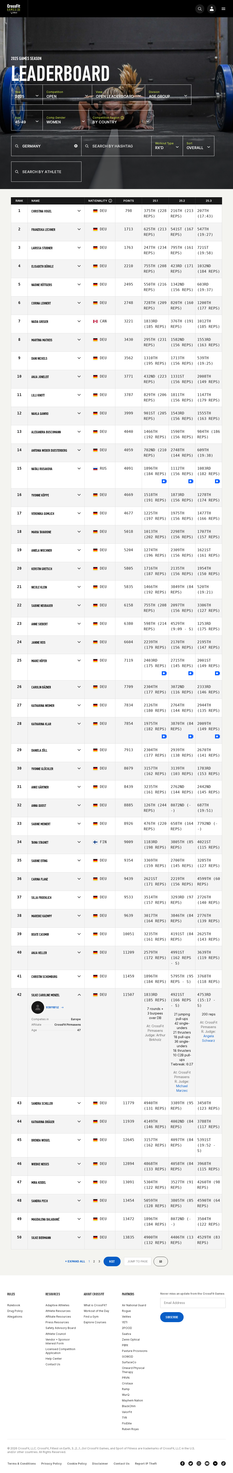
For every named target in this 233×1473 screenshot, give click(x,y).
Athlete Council (56, 1334)
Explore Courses (95, 1322)
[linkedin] (215, 1463)
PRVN (125, 1377)
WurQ (125, 1394)
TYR (124, 1417)
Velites (126, 1316)
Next (112, 1262)
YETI (124, 1322)
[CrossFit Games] (13, 9)
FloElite (127, 1423)
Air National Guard (134, 1305)
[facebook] (182, 1463)
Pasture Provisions (134, 1351)
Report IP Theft (146, 1463)
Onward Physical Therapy (133, 1369)
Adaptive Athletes (57, 1305)
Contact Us (53, 1364)
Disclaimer (100, 1463)
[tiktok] (223, 1463)
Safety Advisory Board (61, 1328)
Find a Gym (91, 1316)
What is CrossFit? (95, 1305)
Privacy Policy (51, 1463)
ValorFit (127, 1412)
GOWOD (127, 1356)
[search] (199, 8)
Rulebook (13, 1305)
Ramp (126, 1389)
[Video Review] (164, 482)
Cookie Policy (77, 1463)
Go (160, 1262)
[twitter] (190, 1463)
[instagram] (199, 1463)
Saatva (126, 1334)
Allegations (14, 1316)
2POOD (127, 1328)
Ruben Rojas (130, 1429)
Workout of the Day (96, 1311)
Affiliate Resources (58, 1316)
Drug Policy (15, 1311)
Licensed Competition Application (60, 1351)
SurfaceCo (129, 1362)
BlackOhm (129, 1406)
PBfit (125, 1345)
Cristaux (127, 1383)
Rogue (126, 1311)
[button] (223, 8)
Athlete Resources (58, 1311)
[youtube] (207, 1463)
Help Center (54, 1358)
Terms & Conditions (21, 1463)
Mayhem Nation (132, 1400)
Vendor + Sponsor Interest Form (58, 1341)
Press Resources (57, 1322)
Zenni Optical (131, 1339)
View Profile (52, 1007)
